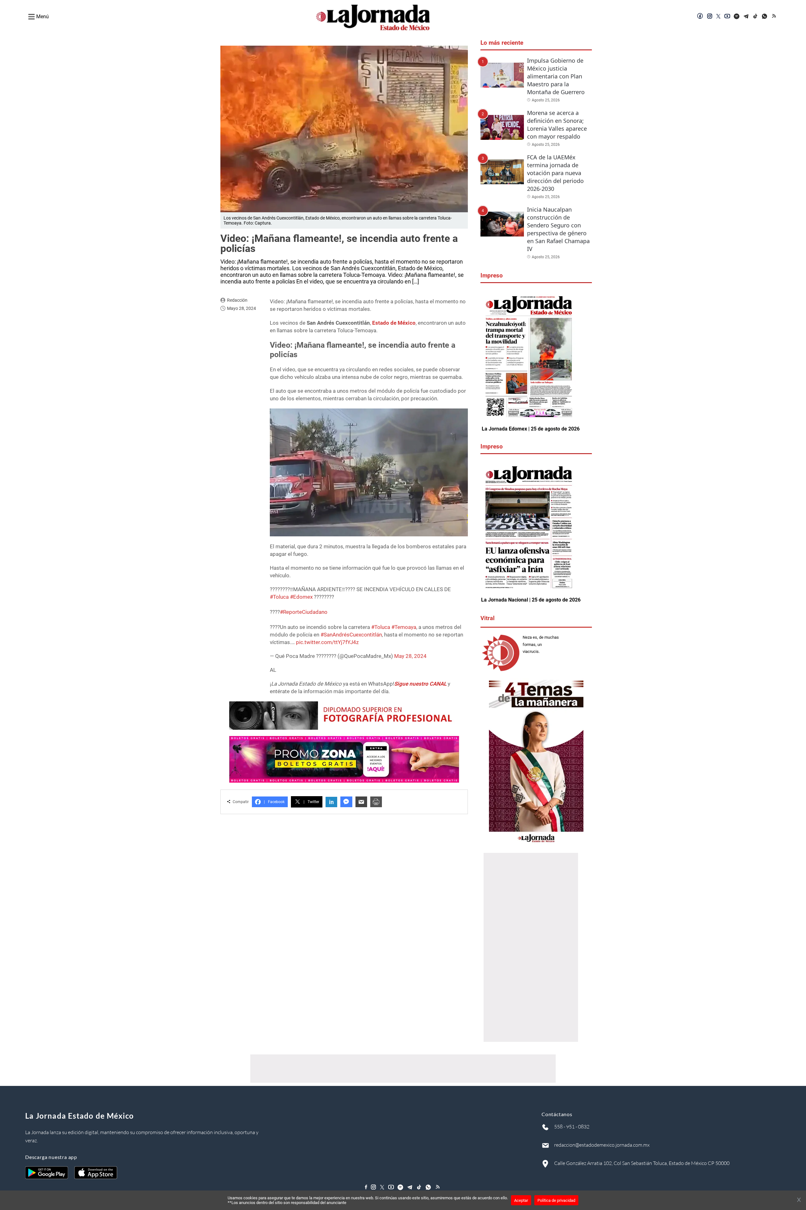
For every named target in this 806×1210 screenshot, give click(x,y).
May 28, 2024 (410, 656)
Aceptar (521, 1200)
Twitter (311, 802)
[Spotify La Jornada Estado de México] (737, 16)
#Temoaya (403, 627)
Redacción (237, 300)
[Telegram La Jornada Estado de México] (746, 16)
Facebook (274, 802)
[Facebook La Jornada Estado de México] (700, 16)
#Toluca (279, 597)
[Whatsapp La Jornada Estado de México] (765, 16)
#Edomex (301, 597)
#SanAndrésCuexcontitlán (351, 634)
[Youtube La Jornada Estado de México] (727, 16)
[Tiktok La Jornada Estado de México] (755, 16)
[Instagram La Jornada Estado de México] (710, 16)
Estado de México (394, 323)
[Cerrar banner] (799, 1200)
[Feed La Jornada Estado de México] (774, 16)
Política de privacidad (556, 1200)
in (331, 802)
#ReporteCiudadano (303, 612)
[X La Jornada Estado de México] (718, 16)
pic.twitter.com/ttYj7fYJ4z (327, 642)
